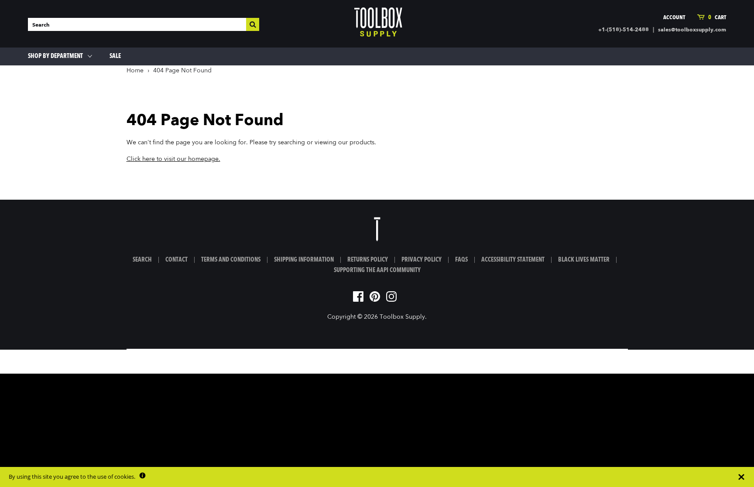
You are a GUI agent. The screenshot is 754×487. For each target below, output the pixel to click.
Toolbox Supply (402, 317)
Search (142, 260)
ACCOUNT (674, 17)
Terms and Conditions (230, 260)
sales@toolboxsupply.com (692, 30)
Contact (176, 260)
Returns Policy (367, 260)
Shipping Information (304, 260)
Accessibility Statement (513, 260)
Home (135, 71)
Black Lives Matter (584, 260)
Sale (115, 56)
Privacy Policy (421, 260)
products (362, 143)
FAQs (461, 260)
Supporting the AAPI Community (377, 270)
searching (291, 143)
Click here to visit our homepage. (173, 159)
